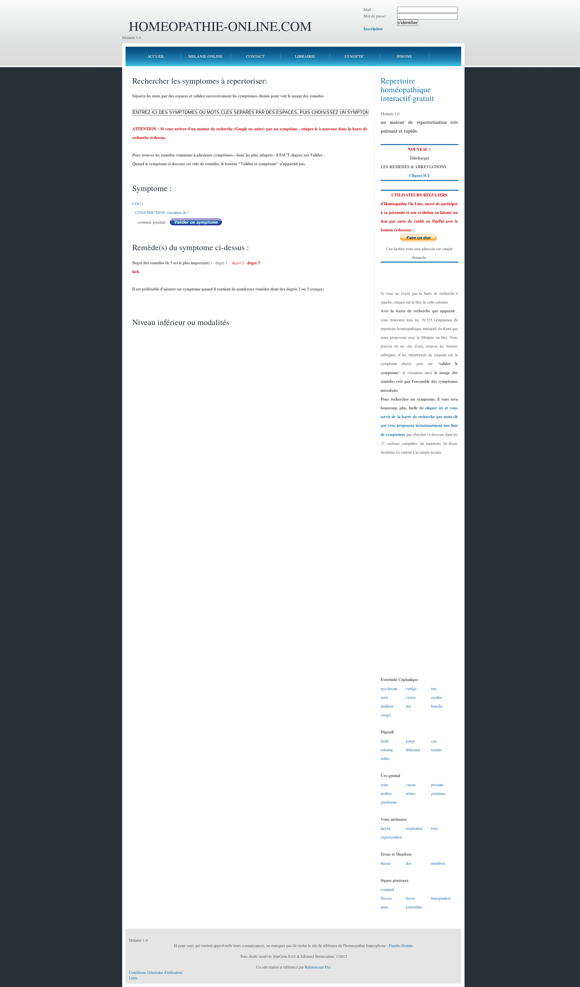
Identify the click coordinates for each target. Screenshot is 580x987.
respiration (414, 828)
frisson (386, 898)
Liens (133, 977)
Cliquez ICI (419, 175)
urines (411, 793)
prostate (437, 784)
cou (434, 741)
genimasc (438, 793)
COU (136, 203)
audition (387, 706)
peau (384, 906)
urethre (386, 793)
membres (438, 863)
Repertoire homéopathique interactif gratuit (407, 89)
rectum (436, 749)
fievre (410, 898)
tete (433, 688)
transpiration (441, 898)
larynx (386, 828)
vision (411, 697)
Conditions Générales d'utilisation (155, 972)
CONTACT (255, 56)
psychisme (389, 688)
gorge (410, 741)
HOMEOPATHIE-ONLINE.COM (220, 26)
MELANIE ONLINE (205, 56)
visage (386, 714)
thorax (386, 863)
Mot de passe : (375, 15)
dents (385, 741)
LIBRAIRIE (305, 56)
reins (384, 784)
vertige (411, 688)
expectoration (391, 837)
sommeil (387, 889)
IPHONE (404, 56)
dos (409, 863)
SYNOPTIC (354, 56)
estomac (387, 749)
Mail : (368, 9)
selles (385, 758)
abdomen (413, 749)
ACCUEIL (155, 56)
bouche (436, 706)
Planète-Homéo (401, 945)
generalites (414, 906)
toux (434, 828)
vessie (411, 784)
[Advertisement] (419, 566)
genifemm (388, 802)
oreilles (436, 697)
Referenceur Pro (318, 967)
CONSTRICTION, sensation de (160, 212)
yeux (384, 697)
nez (408, 706)
